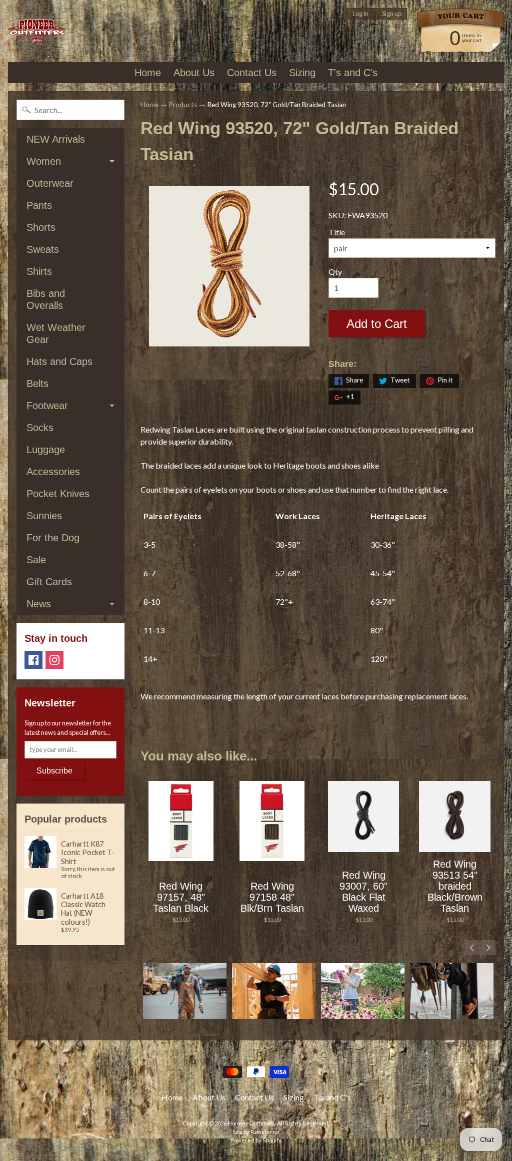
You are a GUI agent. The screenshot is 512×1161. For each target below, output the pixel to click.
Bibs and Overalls (45, 299)
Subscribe (54, 770)
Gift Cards (49, 581)
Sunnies (44, 515)
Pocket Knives (58, 493)
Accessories (53, 471)
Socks (40, 427)
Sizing (302, 72)
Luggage (45, 449)
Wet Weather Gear (56, 333)
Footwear (47, 405)
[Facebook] (33, 660)
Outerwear (50, 183)
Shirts (39, 271)
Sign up (392, 14)
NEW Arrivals (55, 139)
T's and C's (353, 72)
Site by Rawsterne (256, 1131)
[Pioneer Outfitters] (37, 31)
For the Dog (53, 537)
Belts (37, 383)
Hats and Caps (59, 361)
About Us (194, 72)
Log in (360, 14)
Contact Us (251, 72)
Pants (39, 205)
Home (147, 72)
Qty (335, 271)
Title (336, 232)
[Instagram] (55, 660)
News (38, 603)
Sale (36, 559)
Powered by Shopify (256, 1140)
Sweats (42, 249)
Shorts (41, 227)
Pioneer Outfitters (251, 1123)
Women (43, 161)
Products (182, 105)
